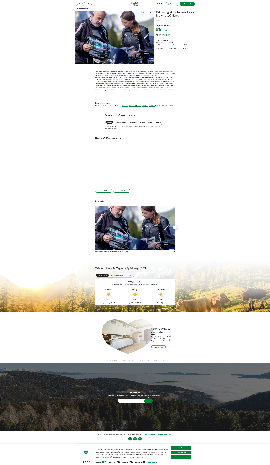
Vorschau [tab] (129, 275)
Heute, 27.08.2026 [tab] (102, 275)
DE (170, 434)
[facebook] (130, 439)
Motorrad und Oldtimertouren (127, 360)
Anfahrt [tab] (109, 122)
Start (107, 360)
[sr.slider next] (175, 227)
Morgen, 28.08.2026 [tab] (117, 275)
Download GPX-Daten (103, 190)
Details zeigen (151, 462)
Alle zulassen (181, 447)
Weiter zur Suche (158, 347)
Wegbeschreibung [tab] (121, 122)
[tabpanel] (135, 292)
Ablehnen (181, 457)
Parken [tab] (150, 122)
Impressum (140, 457)
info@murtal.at (163, 434)
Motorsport (113, 360)
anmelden (148, 401)
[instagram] (140, 439)
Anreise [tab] (142, 122)
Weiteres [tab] (158, 122)
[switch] (118, 462)
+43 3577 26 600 (150, 434)
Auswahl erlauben (181, 452)
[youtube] (135, 439)
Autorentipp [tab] (133, 122)
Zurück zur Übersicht (82, 8)
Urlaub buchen (188, 4)
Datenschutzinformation (106, 457)
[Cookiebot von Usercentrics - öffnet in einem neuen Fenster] (86, 462)
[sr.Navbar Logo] (135, 3)
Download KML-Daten (121, 190)
